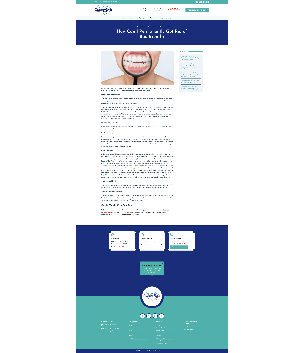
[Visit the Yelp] (161, 315)
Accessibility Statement (189, 332)
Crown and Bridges (161, 338)
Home (133, 26)
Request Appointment (197, 10)
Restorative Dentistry (161, 343)
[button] (162, 263)
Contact (131, 338)
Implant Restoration (161, 340)
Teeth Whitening (160, 330)
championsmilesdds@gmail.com (183, 241)
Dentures (158, 335)
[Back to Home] (152, 296)
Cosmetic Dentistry (161, 327)
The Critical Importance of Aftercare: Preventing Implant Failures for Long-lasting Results (190, 88)
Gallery (130, 330)
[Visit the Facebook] (142, 315)
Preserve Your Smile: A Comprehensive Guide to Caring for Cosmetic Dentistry (190, 58)
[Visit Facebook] (197, 2)
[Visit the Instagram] (148, 315)
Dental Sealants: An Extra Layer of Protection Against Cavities (190, 81)
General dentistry (141, 26)
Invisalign (158, 333)
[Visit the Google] (155, 315)
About (130, 327)
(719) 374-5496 (175, 9)
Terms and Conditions (189, 329)
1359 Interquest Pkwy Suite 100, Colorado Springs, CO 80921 (120, 243)
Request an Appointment (179, 247)
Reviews (131, 333)
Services (131, 335)
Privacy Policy (187, 326)
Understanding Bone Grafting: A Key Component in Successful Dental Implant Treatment (190, 74)
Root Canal (159, 325)
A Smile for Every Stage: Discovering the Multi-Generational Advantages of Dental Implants (189, 66)
